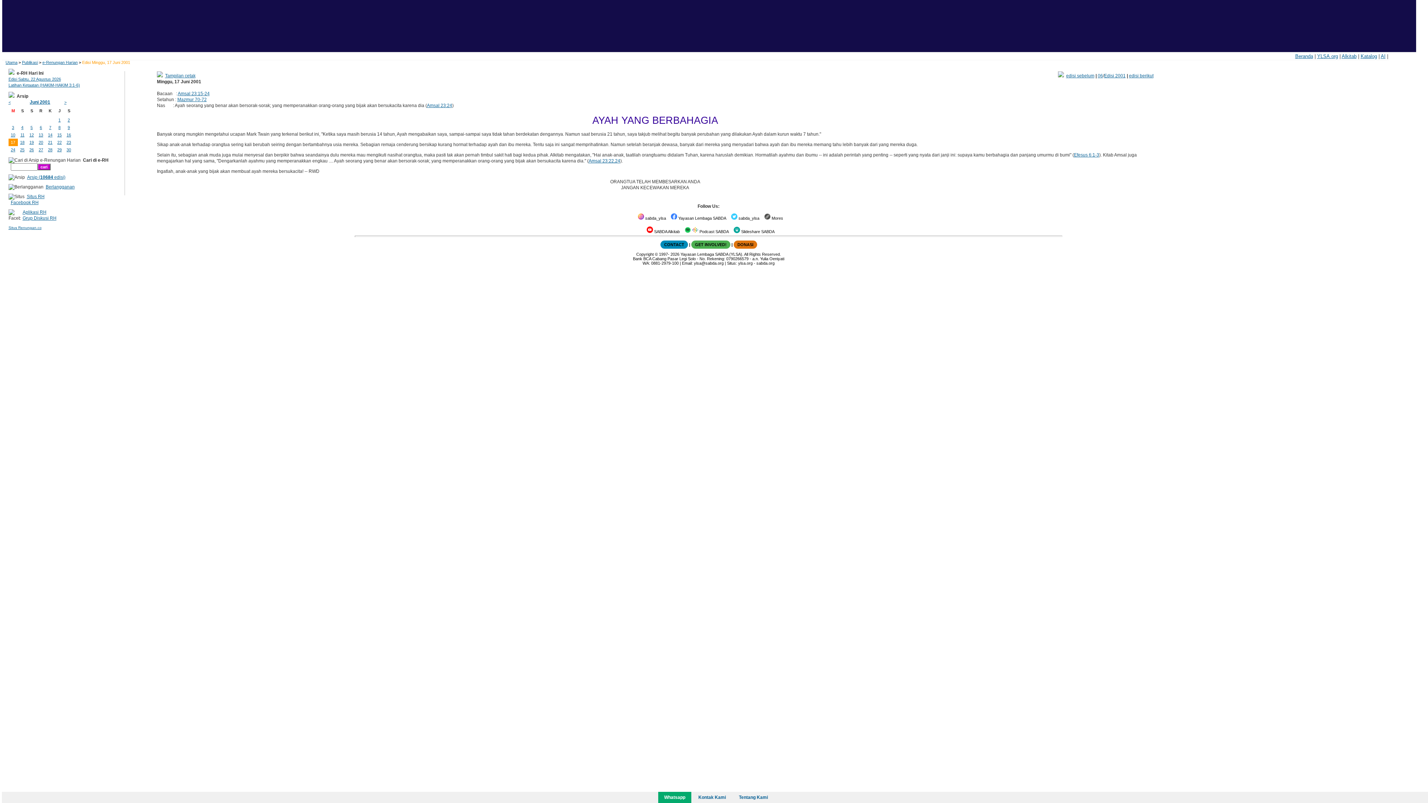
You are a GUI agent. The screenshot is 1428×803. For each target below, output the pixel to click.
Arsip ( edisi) (46, 177)
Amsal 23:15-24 (194, 93)
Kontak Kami (712, 797)
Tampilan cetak (180, 75)
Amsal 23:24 (439, 105)
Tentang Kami (753, 797)
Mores (777, 218)
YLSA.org (1327, 56)
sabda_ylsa (655, 218)
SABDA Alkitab (666, 231)
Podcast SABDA (713, 231)
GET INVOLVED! (711, 244)
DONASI (745, 244)
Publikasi (30, 62)
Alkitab (1349, 56)
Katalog (1369, 56)
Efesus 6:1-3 (1086, 155)
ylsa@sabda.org (709, 263)
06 (1100, 75)
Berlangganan (60, 187)
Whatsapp (674, 797)
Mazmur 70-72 (192, 99)
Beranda (1304, 56)
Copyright (645, 254)
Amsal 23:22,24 (604, 161)
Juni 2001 (40, 102)
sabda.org (765, 263)
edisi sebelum (1080, 75)
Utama (11, 62)
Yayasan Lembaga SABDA (701, 218)
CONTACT (674, 244)
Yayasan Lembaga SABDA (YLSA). (712, 254)
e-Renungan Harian (60, 62)
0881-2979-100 (665, 263)
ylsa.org (745, 263)
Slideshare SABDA (757, 231)
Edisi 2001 (1115, 75)
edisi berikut (1141, 75)
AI (1383, 56)
